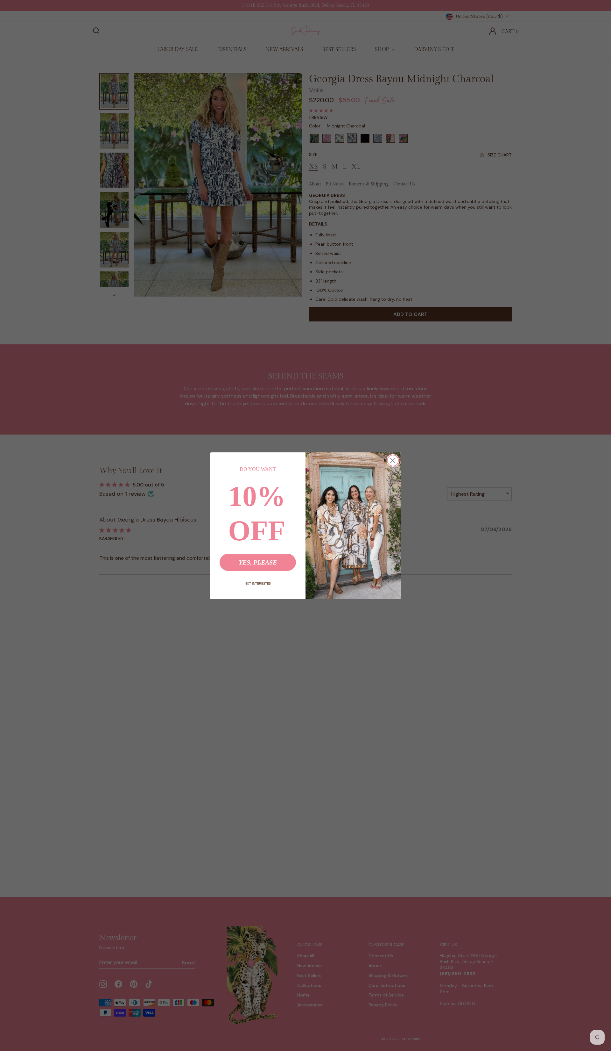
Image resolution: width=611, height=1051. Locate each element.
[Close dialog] (392, 460)
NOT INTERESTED (258, 583)
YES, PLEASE (258, 562)
